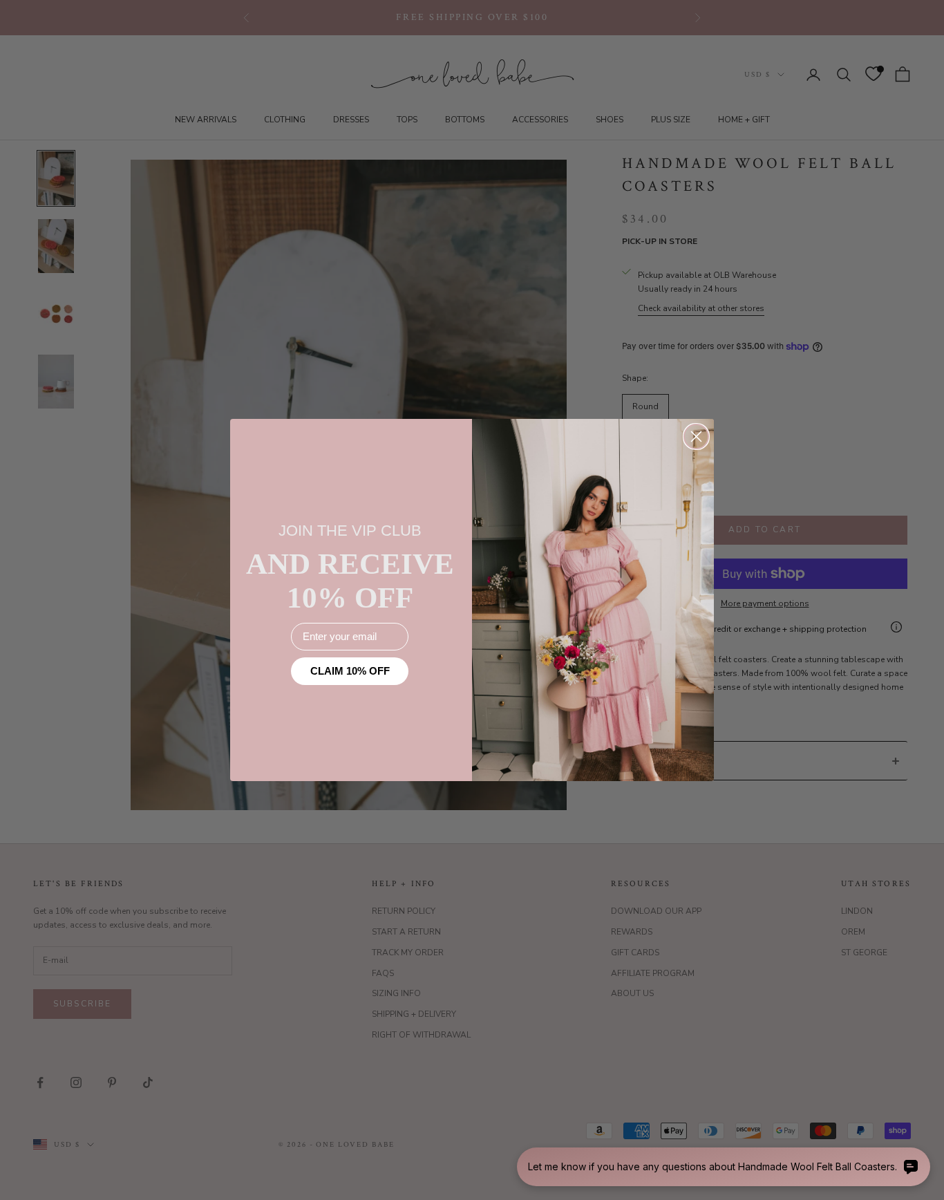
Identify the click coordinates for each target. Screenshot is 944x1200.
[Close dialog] (696, 436)
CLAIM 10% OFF (350, 671)
